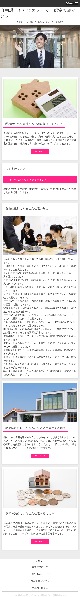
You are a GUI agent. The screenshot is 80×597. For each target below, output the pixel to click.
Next (76, 50)
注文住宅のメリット (40, 574)
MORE (38, 151)
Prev (3, 50)
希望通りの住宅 (40, 567)
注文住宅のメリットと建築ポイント (26, 179)
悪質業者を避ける (40, 581)
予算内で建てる (40, 588)
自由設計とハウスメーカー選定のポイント (38, 13)
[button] (72, 3)
